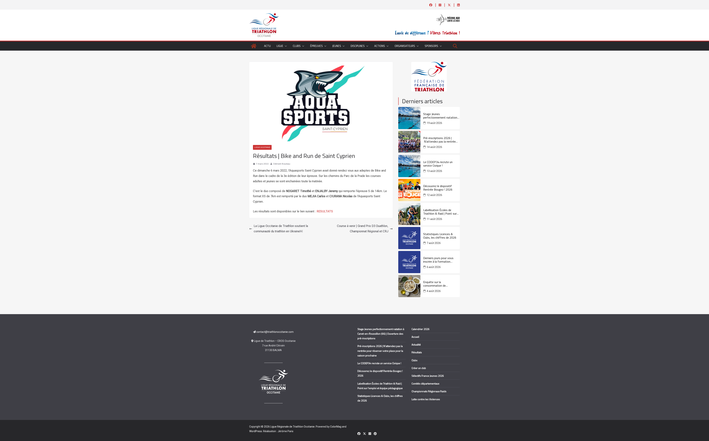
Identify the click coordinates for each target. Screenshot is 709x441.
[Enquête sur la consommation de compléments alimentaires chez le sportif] (409, 286)
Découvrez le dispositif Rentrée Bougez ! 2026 (437, 187)
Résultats (417, 352)
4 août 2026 (434, 291)
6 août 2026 (434, 267)
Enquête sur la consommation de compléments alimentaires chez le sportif (439, 283)
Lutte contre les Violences (426, 399)
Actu (267, 46)
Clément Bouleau (281, 164)
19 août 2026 (434, 123)
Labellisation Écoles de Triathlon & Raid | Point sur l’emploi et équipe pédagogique (440, 211)
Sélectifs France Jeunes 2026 (428, 376)
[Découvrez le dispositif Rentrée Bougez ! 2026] (409, 190)
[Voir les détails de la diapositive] (429, 76)
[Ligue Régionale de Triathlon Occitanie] (254, 46)
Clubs (414, 360)
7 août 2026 (434, 243)
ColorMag (335, 426)
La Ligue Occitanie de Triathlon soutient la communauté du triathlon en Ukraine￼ (281, 228)
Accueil (415, 337)
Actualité (416, 344)
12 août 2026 (434, 195)
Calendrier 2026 (420, 329)
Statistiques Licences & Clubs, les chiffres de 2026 (439, 235)
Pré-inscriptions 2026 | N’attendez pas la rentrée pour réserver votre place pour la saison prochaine (439, 139)
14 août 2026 (434, 147)
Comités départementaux (425, 383)
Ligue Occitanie (262, 147)
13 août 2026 (434, 171)
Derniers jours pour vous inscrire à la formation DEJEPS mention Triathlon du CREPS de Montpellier (441, 259)
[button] (285, 46)
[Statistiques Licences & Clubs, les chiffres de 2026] (409, 238)
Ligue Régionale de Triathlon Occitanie (292, 426)
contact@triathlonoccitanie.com (275, 331)
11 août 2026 (434, 219)
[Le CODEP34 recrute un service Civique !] (409, 166)
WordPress (255, 431)
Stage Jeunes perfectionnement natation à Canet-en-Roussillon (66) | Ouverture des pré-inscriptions (441, 115)
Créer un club (419, 368)
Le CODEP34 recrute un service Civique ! (438, 163)
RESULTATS (325, 211)
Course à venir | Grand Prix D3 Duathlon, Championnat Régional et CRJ (362, 228)
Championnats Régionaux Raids (429, 391)
